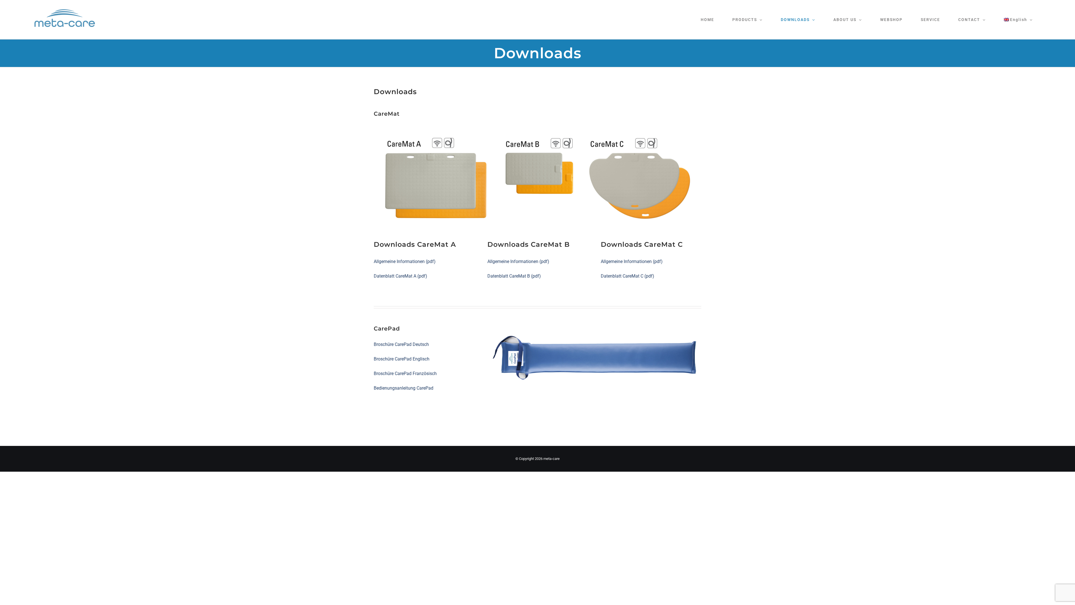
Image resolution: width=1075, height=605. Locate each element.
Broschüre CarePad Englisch (401, 359)
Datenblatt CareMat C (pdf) (627, 276)
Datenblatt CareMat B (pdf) (514, 276)
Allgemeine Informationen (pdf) (405, 261)
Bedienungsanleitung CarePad (403, 388)
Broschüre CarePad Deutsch (401, 344)
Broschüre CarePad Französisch (405, 373)
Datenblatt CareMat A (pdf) (400, 276)
